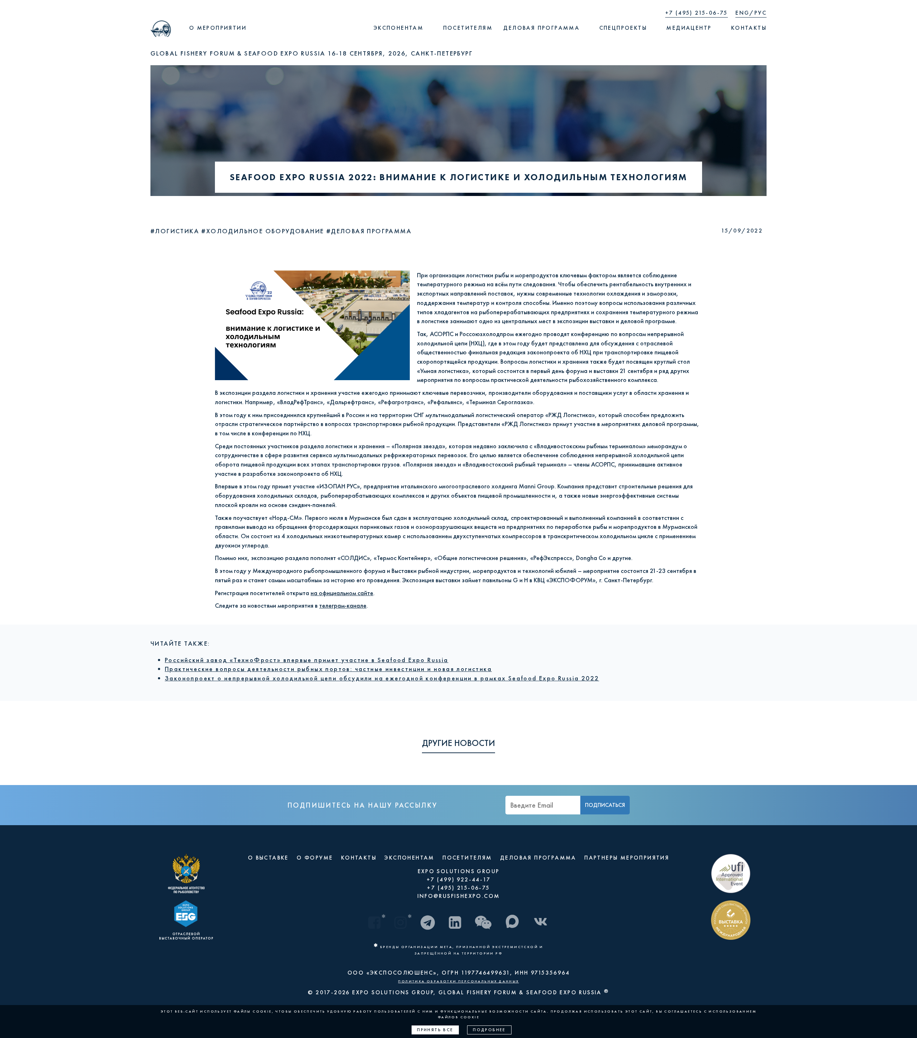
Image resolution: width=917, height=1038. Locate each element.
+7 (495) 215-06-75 (696, 12)
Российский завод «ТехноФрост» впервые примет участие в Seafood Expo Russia (306, 660)
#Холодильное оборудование (263, 231)
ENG (742, 12)
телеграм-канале (342, 605)
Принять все (435, 1030)
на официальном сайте (342, 593)
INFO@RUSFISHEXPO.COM (458, 896)
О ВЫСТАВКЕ (268, 857)
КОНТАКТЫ (358, 857)
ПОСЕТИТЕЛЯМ (467, 857)
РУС (760, 12)
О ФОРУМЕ (315, 857)
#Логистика (175, 231)
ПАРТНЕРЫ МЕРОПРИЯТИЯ (626, 857)
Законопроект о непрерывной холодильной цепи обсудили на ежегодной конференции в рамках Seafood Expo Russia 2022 (382, 678)
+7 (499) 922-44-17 (458, 879)
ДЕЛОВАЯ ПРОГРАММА (538, 857)
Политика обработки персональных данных (458, 981)
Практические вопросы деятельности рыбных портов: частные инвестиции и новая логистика (328, 669)
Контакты (749, 28)
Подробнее (489, 1030)
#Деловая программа (369, 231)
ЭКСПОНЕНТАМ (409, 857)
